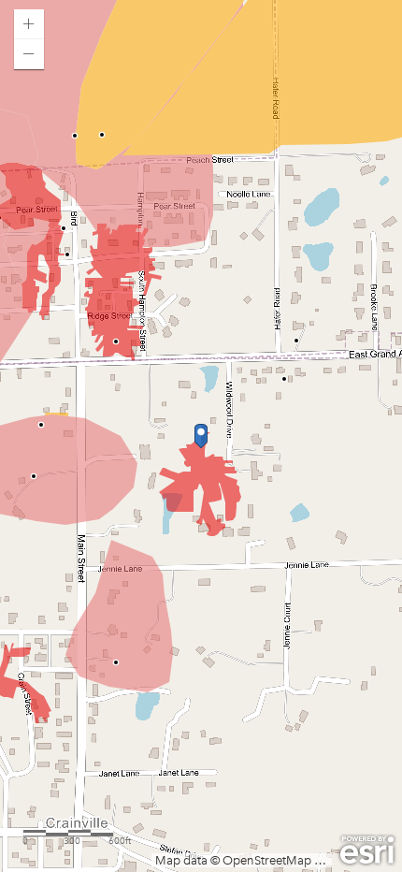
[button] (29, 24)
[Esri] (367, 850)
